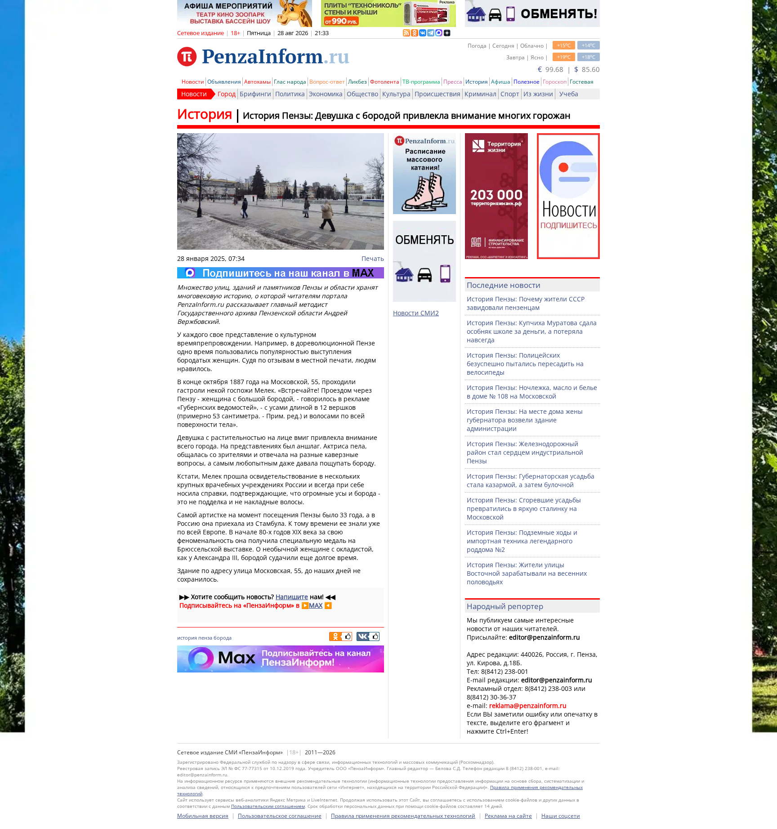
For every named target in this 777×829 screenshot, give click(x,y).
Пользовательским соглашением (268, 806)
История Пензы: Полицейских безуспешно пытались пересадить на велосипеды (525, 363)
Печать (373, 258)
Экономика (326, 94)
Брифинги (255, 94)
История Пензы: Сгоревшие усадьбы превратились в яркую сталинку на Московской (524, 508)
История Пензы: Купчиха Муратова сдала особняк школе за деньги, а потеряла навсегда (532, 331)
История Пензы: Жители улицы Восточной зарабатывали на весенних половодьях (527, 573)
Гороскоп (555, 81)
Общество (362, 94)
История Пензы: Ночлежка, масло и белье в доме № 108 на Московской (532, 391)
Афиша (500, 81)
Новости (193, 81)
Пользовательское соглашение (280, 816)
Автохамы (257, 81)
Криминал (480, 94)
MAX (315, 605)
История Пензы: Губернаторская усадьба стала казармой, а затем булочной (530, 480)
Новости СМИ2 (416, 313)
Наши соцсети (560, 816)
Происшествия (437, 94)
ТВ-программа (421, 81)
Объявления (224, 81)
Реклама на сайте (508, 816)
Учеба (568, 94)
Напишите (292, 596)
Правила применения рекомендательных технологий (403, 816)
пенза (205, 637)
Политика (290, 94)
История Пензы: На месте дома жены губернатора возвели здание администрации (525, 420)
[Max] (280, 272)
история (187, 637)
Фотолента (384, 81)
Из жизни (538, 94)
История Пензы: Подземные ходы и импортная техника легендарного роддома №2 (522, 541)
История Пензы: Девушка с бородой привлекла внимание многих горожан (407, 115)
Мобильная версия (202, 816)
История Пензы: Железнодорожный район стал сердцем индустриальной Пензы (525, 452)
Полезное (527, 81)
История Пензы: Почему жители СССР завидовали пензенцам (526, 303)
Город (227, 94)
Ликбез (357, 81)
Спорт (509, 94)
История (476, 81)
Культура (396, 94)
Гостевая (582, 81)
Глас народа (290, 81)
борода (223, 637)
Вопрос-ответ (327, 81)
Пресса (452, 81)
